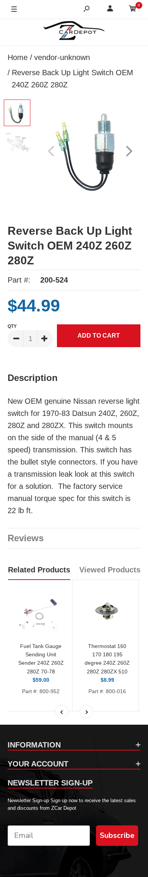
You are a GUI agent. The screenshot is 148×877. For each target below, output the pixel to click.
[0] (133, 10)
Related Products (39, 570)
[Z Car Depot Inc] (74, 32)
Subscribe (117, 835)
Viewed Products (109, 570)
